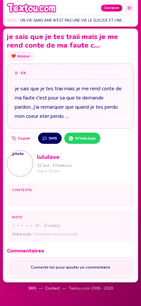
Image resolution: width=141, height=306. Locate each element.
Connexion (111, 8)
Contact (52, 288)
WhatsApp (85, 138)
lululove (48, 157)
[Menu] (129, 8)
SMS (53, 138)
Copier (24, 138)
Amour (20, 56)
